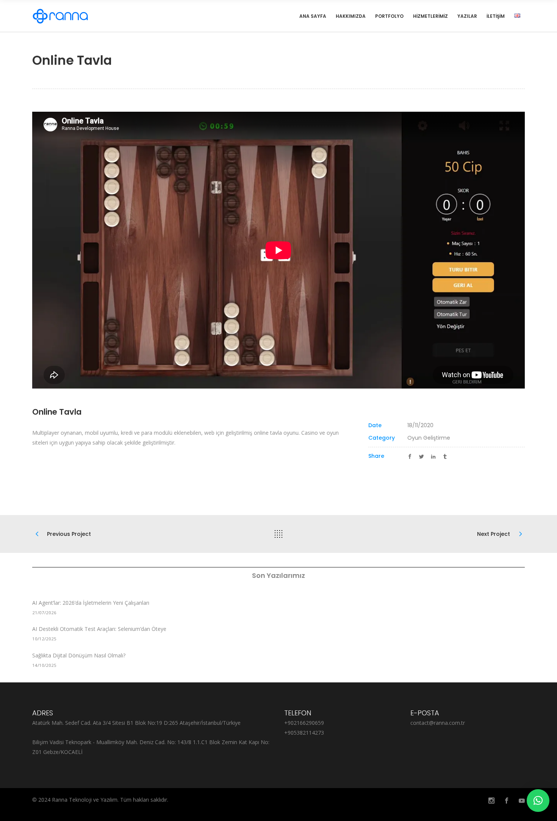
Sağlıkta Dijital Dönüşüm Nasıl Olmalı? (78, 655)
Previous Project (69, 534)
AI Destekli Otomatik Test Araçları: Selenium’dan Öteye (99, 628)
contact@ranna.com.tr (437, 722)
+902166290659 (304, 722)
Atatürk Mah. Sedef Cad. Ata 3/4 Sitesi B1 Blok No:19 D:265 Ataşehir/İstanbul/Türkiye (136, 722)
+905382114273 (304, 732)
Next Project (493, 534)
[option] (278, 250)
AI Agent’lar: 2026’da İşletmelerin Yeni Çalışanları (90, 602)
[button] (538, 800)
